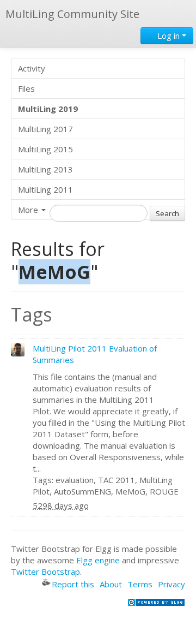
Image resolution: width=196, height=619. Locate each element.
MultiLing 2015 (45, 149)
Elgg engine (98, 560)
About (111, 584)
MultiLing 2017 (45, 128)
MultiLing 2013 (45, 169)
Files (26, 88)
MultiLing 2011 (45, 189)
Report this (73, 584)
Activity (31, 68)
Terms (139, 584)
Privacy (171, 584)
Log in (168, 35)
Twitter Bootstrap (45, 571)
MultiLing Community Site (72, 14)
